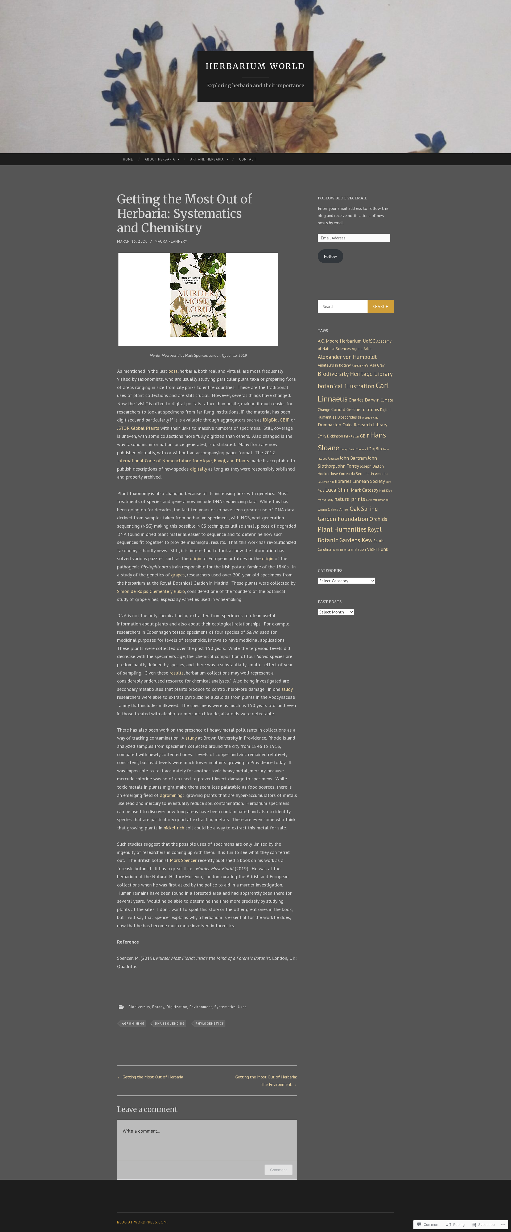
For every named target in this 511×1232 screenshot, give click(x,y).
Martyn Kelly (325, 500)
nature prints (349, 499)
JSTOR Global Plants (138, 428)
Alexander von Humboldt (347, 356)
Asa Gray (377, 365)
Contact (248, 159)
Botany (158, 1006)
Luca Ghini (337, 489)
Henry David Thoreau (353, 449)
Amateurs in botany (334, 365)
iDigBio (270, 420)
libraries (343, 481)
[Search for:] (356, 306)
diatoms (371, 409)
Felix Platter (351, 436)
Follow (330, 256)
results (177, 673)
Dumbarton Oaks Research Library (352, 425)
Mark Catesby (364, 490)
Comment (278, 1169)
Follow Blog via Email (342, 198)
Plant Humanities (342, 529)
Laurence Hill (326, 482)
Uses (242, 1006)
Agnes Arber (362, 348)
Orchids (378, 519)
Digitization (177, 1006)
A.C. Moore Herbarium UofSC (346, 341)
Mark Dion (385, 490)
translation (357, 549)
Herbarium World (255, 66)
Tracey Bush (339, 550)
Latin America (377, 473)
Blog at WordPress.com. (142, 1222)
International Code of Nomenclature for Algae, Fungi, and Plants (183, 461)
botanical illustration (346, 386)
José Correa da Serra (348, 473)
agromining (171, 795)
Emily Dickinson (330, 436)
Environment (200, 1006)
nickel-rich (174, 828)
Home (128, 159)
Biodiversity (139, 1006)
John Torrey (347, 466)
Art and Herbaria (207, 159)
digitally (198, 469)
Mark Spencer (183, 860)
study (287, 689)
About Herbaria (160, 159)
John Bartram (353, 458)
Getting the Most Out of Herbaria (150, 1076)
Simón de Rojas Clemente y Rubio (151, 591)
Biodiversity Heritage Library (355, 374)
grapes (178, 575)
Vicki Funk (377, 549)
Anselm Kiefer (360, 365)
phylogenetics (210, 1023)
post (173, 371)
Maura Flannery (171, 241)
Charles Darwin (364, 400)
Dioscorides (347, 417)
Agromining (133, 1023)
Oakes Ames (338, 509)
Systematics (225, 1006)
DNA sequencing (170, 1023)
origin (195, 558)
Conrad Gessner (346, 409)
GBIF (285, 420)
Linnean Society (368, 481)
